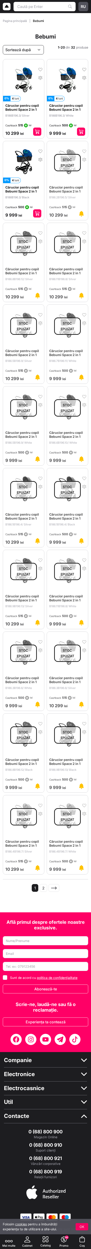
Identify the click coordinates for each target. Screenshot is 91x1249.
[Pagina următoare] (54, 888)
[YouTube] (45, 1039)
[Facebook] (16, 1039)
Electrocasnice (24, 1088)
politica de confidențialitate (57, 978)
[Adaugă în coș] (37, 132)
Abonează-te (45, 989)
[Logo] (7, 6)
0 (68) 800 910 (45, 1145)
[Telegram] (60, 1039)
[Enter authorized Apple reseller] (46, 1191)
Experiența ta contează (46, 1022)
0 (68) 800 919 (45, 1171)
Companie (18, 1060)
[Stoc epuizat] (81, 214)
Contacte (16, 1116)
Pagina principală (15, 21)
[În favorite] (40, 69)
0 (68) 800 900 (45, 1132)
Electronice (19, 1074)
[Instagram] (30, 1039)
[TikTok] (74, 1039)
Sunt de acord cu (43, 978)
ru (83, 6)
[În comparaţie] (40, 77)
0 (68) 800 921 (45, 1158)
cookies (21, 1224)
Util (8, 1102)
